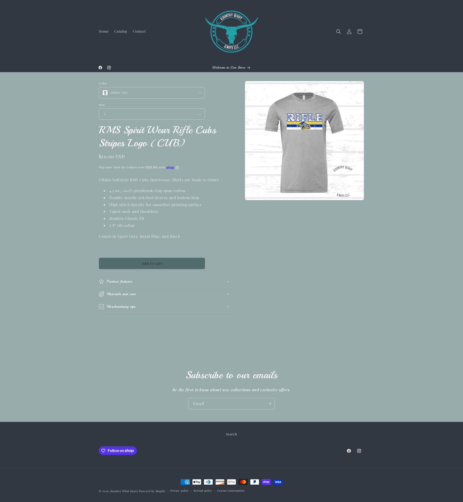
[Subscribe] (269, 403)
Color (103, 83)
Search (231, 434)
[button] (338, 31)
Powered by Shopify (152, 491)
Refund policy (203, 490)
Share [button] (108, 322)
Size (102, 105)
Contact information (231, 490)
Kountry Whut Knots (124, 491)
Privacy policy (179, 490)
